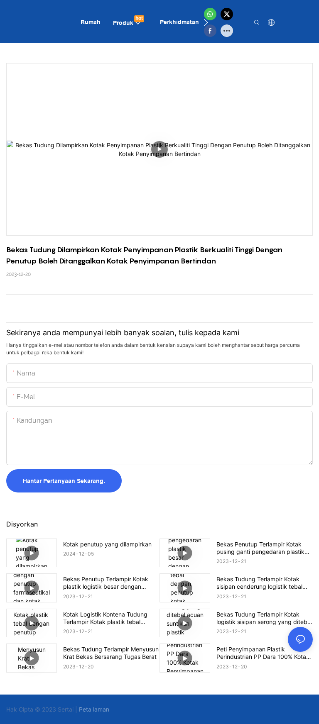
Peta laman (94, 709)
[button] (206, 22)
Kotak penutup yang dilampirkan (107, 544)
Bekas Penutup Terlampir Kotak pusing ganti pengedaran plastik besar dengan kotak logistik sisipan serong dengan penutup (264, 548)
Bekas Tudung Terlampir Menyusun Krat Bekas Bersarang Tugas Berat (111, 653)
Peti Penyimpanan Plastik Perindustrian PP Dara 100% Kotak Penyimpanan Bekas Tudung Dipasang (262, 653)
